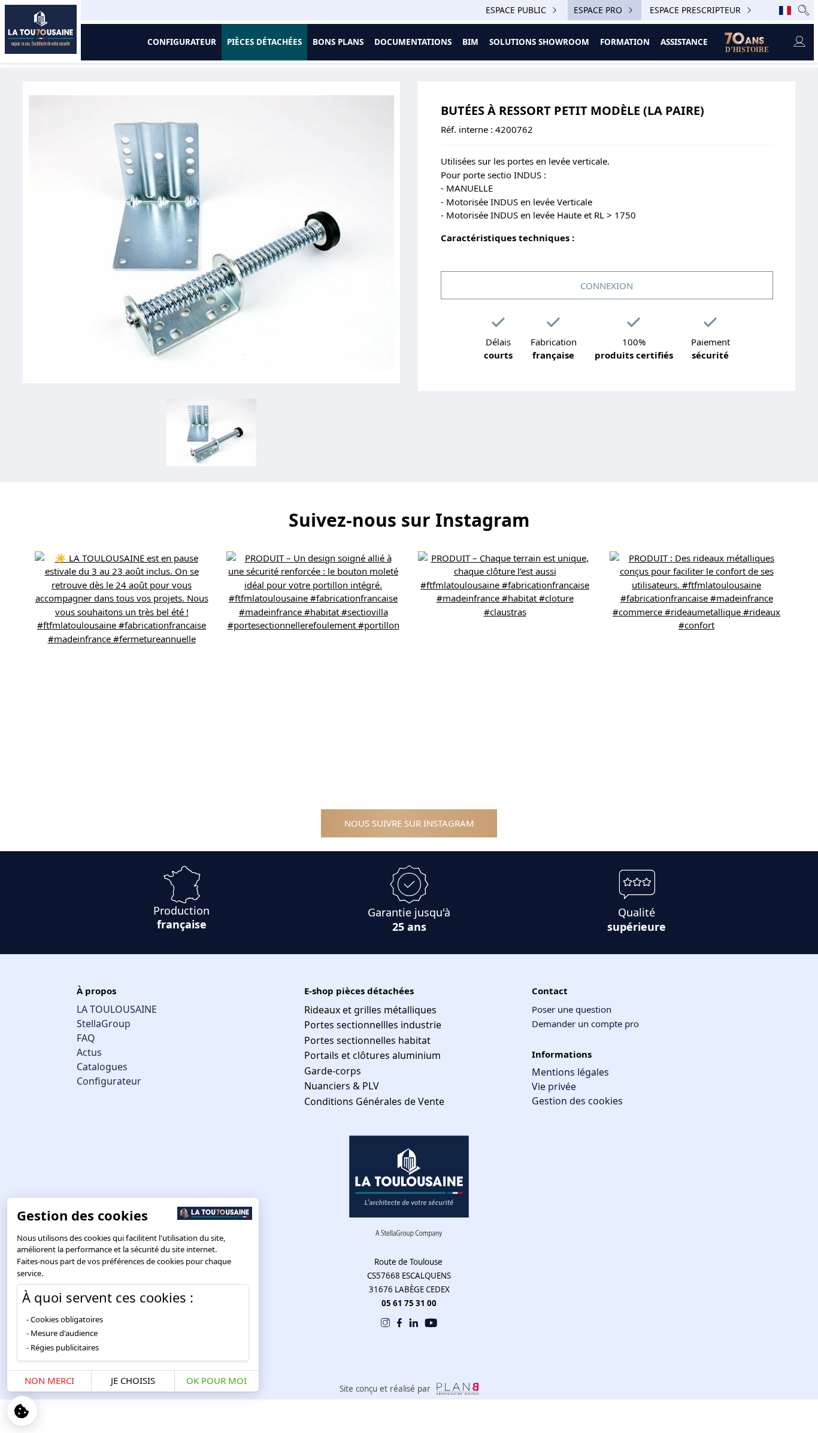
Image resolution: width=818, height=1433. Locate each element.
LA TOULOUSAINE (117, 1009)
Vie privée (554, 1086)
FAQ (86, 1038)
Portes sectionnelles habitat (367, 1040)
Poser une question (571, 1009)
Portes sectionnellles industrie (372, 1024)
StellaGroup (104, 1023)
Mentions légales (570, 1072)
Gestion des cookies (577, 1100)
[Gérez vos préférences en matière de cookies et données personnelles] (22, 1411)
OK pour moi (216, 1380)
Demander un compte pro (585, 1024)
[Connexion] (799, 42)
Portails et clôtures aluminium (372, 1055)
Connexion (606, 286)
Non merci (49, 1380)
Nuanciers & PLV (341, 1085)
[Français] (785, 10)
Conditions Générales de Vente (374, 1101)
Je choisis (133, 1380)
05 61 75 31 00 (409, 1303)
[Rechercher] (803, 10)
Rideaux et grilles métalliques (370, 1009)
